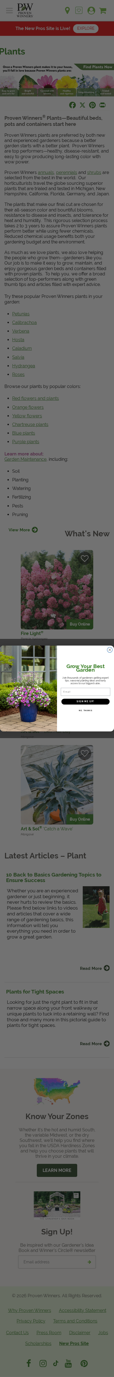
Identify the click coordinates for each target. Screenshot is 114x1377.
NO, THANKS (85, 710)
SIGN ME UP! (85, 701)
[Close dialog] (110, 650)
